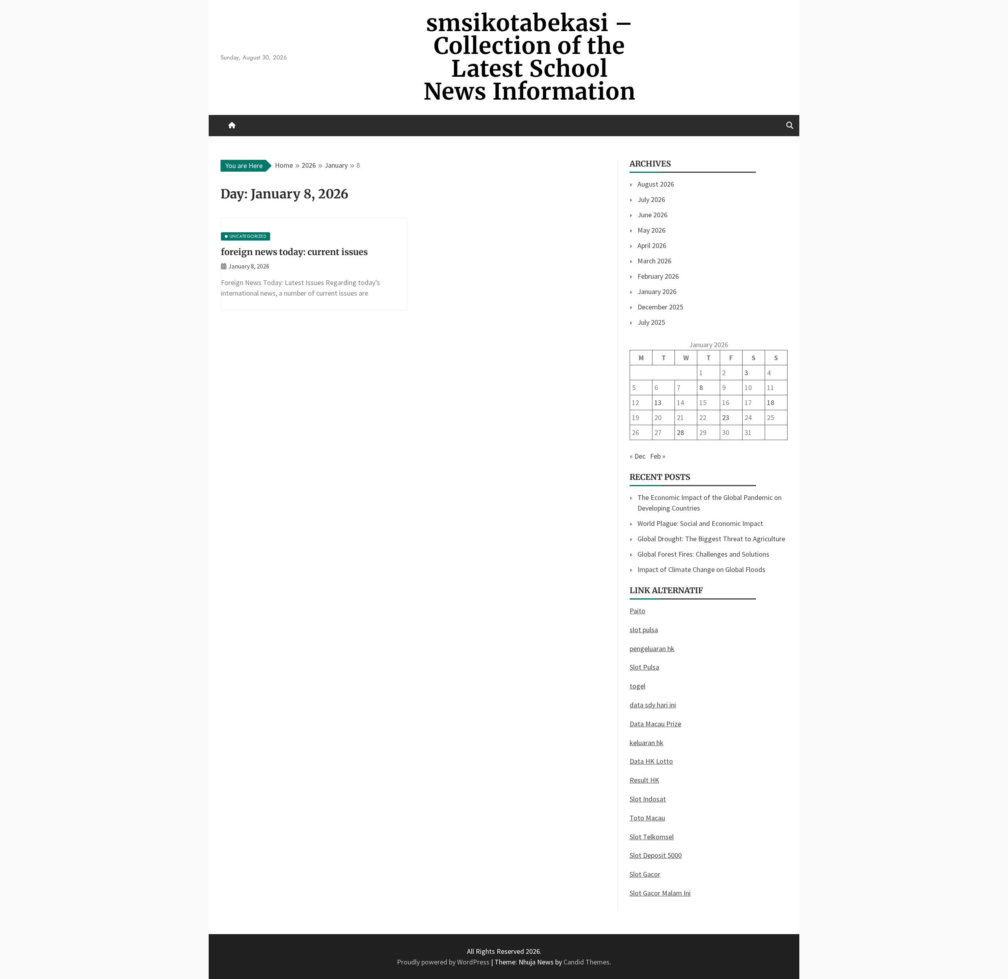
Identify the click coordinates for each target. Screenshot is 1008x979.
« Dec (637, 456)
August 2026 (655, 184)
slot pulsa (644, 629)
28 (680, 432)
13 (658, 402)
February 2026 (658, 276)
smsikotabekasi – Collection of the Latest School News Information (530, 57)
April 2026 (651, 245)
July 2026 (651, 199)
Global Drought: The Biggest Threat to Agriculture (711, 538)
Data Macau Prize (655, 723)
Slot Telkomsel (652, 836)
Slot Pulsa (644, 667)
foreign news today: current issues (294, 251)
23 (725, 417)
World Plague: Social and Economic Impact (700, 523)
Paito (637, 610)
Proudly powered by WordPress (444, 961)
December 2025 (660, 306)
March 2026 (654, 260)
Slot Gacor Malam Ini (660, 893)
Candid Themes (586, 961)
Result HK (644, 780)
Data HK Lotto (651, 761)
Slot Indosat (648, 798)
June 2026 (652, 214)
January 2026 (656, 291)
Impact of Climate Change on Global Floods (701, 569)
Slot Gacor (645, 874)
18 (770, 402)
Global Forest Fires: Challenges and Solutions (703, 554)
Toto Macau (647, 817)
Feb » (657, 456)
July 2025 (651, 322)
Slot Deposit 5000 (656, 855)
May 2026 (651, 230)
